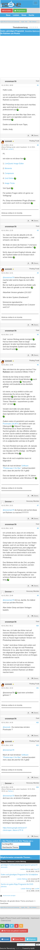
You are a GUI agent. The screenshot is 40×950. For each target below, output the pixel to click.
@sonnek (6, 727)
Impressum (35, 918)
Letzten (16, 15)
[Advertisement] (20, 57)
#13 (37, 745)
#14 (37, 787)
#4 (38, 273)
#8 (38, 528)
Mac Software (32, 21)
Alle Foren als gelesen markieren (15, 931)
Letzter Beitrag (25, 869)
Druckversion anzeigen (9, 895)
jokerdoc (4, 886)
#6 (38, 365)
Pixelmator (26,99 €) (11, 424)
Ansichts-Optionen (32, 31)
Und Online (9, 178)
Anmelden (7, 10)
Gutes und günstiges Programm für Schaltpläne (19, 874)
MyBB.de (19, 948)
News (24, 15)
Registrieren (20, 10)
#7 (38, 505)
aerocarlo (4, 867)
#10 (37, 626)
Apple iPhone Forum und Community (9, 21)
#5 (38, 334)
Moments (8, 168)
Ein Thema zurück (10, 841)
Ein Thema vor (25, 841)
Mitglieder (32, 939)
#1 (38, 85)
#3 (38, 230)
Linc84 (37, 888)
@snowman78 (8, 277)
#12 (37, 722)
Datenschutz (6, 920)
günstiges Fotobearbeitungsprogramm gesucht (19, 865)
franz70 (36, 869)
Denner (10, 791)
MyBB (32, 948)
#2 (38, 145)
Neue (8, 15)
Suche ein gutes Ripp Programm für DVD (17, 884)
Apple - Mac (24, 21)
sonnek (10, 149)
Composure (9, 173)
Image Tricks (10, 183)
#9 (38, 595)
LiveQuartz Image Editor (14, 163)
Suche (31, 15)
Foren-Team (18, 939)
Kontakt (6, 939)
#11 (37, 688)
